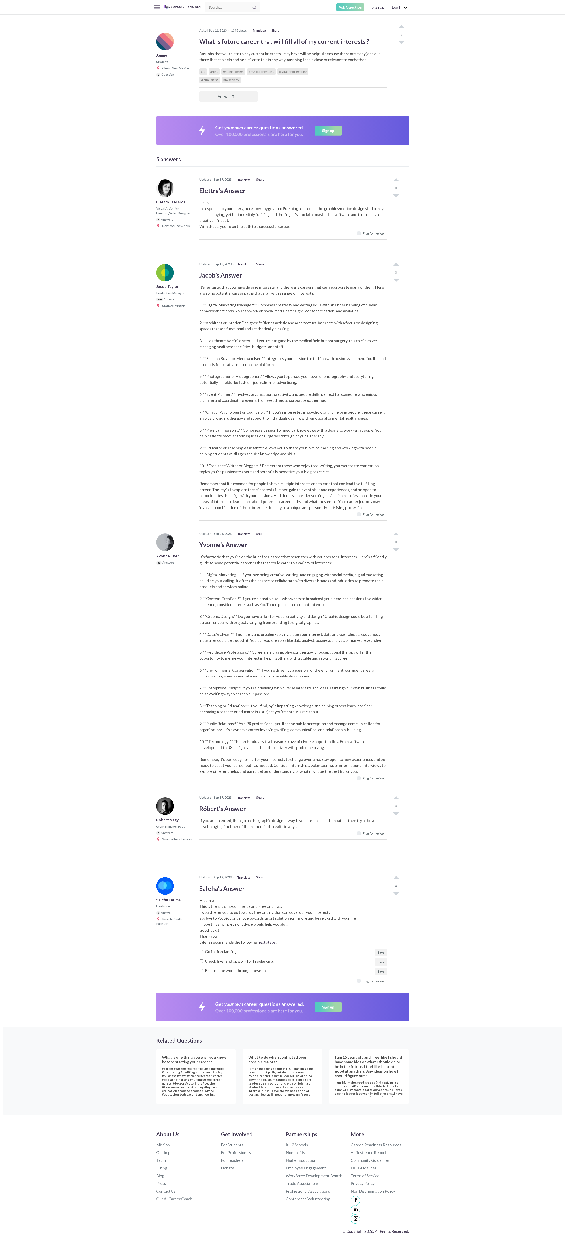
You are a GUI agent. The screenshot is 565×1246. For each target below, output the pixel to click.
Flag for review (371, 233)
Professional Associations (308, 1191)
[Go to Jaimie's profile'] (166, 43)
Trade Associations (302, 1183)
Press (161, 1183)
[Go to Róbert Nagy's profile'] (166, 807)
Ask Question (350, 7)
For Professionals (236, 1152)
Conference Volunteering (308, 1198)
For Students (232, 1144)
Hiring (161, 1167)
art (203, 71)
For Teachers (232, 1160)
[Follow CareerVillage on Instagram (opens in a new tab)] (355, 1219)
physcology (231, 80)
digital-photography (293, 71)
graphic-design (233, 71)
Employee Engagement (306, 1167)
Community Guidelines (370, 1160)
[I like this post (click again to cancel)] (401, 27)
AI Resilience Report (368, 1152)
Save (381, 952)
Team (161, 1160)
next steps (267, 942)
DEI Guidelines (364, 1167)
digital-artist (209, 80)
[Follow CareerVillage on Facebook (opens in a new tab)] (355, 1200)
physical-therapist (261, 71)
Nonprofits (295, 1152)
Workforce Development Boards (314, 1175)
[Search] (254, 7)
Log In (397, 7)
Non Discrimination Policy (373, 1191)
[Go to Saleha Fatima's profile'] (166, 887)
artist (214, 71)
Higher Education (301, 1160)
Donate (227, 1167)
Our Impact (166, 1152)
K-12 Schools (297, 1144)
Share (275, 30)
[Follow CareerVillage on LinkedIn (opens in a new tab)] (355, 1209)
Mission (163, 1144)
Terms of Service (365, 1175)
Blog (160, 1175)
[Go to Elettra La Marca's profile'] (166, 189)
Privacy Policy (363, 1183)
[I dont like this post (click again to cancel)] (401, 42)
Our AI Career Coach (174, 1198)
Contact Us (165, 1191)
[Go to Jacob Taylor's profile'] (166, 274)
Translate (259, 30)
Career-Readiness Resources (376, 1144)
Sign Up (378, 7)
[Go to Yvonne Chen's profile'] (166, 543)
